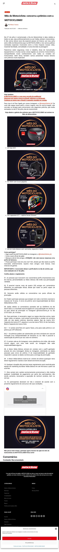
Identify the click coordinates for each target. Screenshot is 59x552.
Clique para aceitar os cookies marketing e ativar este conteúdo (25, 400)
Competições (7, 495)
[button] (56, 528)
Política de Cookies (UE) (10, 506)
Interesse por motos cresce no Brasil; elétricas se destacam (24, 98)
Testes (6, 501)
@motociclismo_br (45, 103)
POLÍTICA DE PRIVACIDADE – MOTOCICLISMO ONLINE (33, 546)
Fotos (33, 488)
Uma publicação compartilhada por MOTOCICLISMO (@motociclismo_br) (25, 405)
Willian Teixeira (14, 25)
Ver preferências (29, 542)
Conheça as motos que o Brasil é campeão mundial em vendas (25, 100)
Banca (5, 503)
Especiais (7, 12)
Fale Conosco (7, 524)
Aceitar (29, 538)
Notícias (6, 490)
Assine (6, 516)
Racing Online (35, 490)
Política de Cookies (17, 546)
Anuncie (6, 522)
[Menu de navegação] (4, 3)
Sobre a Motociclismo (10, 488)
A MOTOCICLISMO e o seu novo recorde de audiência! (22, 96)
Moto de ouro (7, 498)
